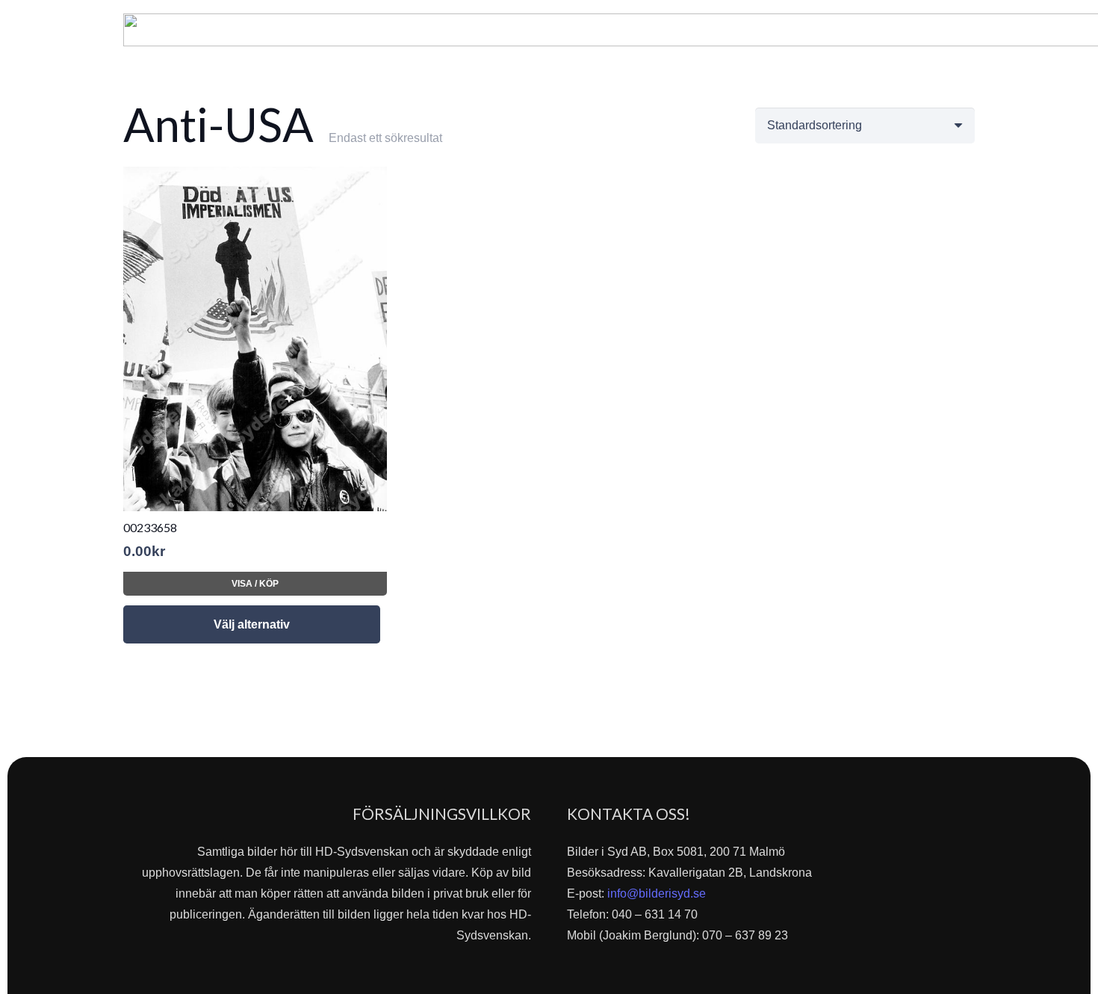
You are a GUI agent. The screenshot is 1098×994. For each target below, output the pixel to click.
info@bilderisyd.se (656, 893)
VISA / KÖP (255, 583)
